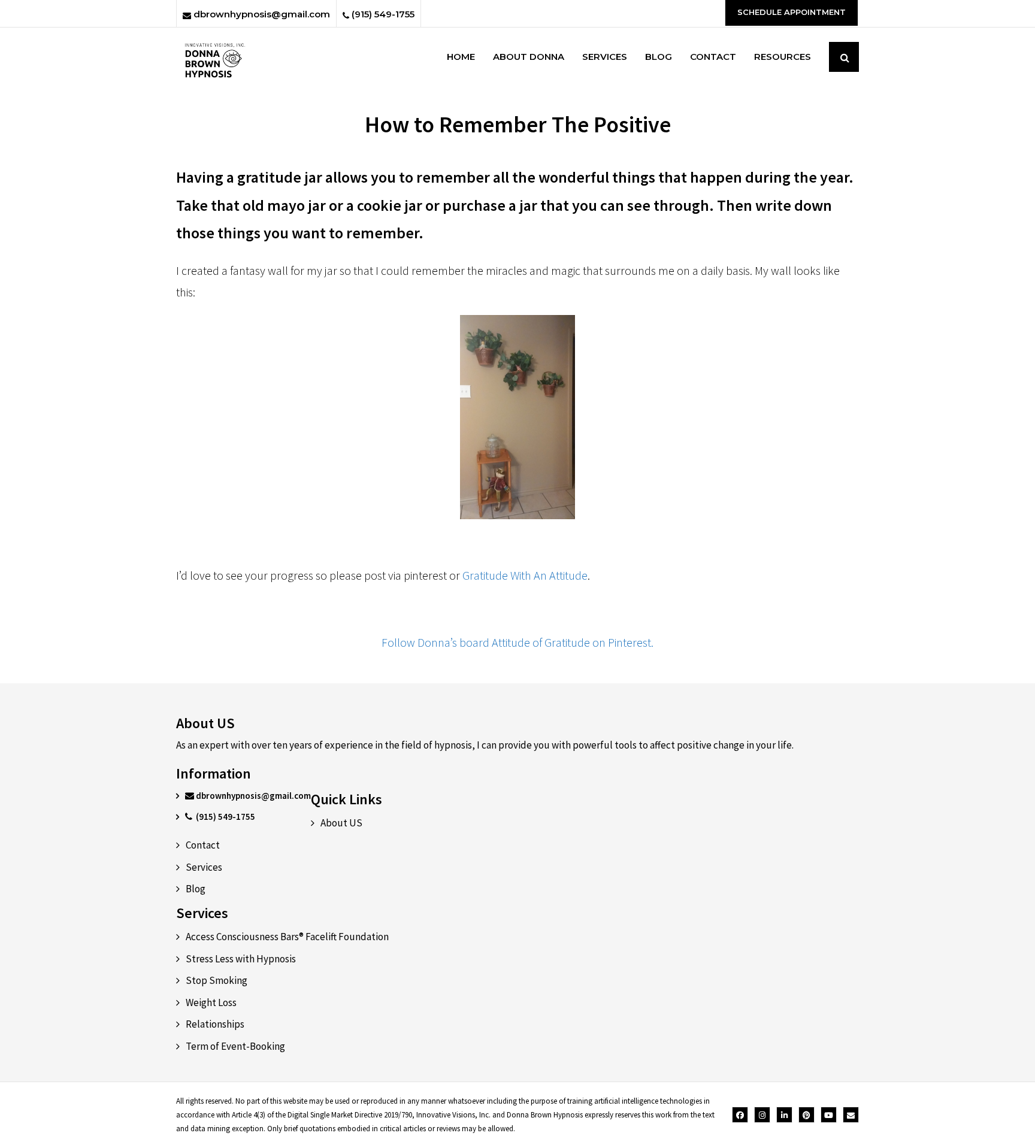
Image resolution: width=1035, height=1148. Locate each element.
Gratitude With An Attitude (525, 575)
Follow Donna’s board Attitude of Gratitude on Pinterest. (517, 642)
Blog (195, 888)
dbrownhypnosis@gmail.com (260, 14)
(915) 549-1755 (381, 14)
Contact (203, 845)
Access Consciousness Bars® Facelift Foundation (287, 936)
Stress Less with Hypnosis (241, 958)
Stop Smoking (216, 980)
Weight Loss (211, 1002)
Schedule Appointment (791, 12)
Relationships (215, 1024)
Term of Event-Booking (235, 1046)
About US (341, 822)
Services (204, 867)
